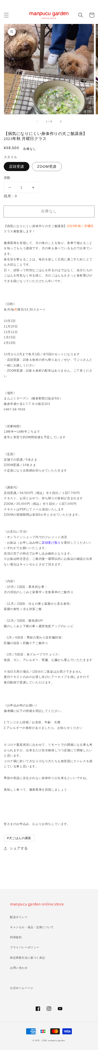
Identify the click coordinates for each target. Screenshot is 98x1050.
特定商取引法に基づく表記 (27, 957)
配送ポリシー (19, 917)
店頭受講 (16, 166)
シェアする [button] (19, 848)
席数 (7, 178)
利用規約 (16, 937)
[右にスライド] (60, 121)
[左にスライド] (37, 121)
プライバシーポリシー (24, 947)
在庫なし (49, 211)
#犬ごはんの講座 (19, 838)
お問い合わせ (19, 967)
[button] (6, 15)
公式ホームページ (21, 987)
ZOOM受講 (47, 166)
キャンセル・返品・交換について (32, 927)
